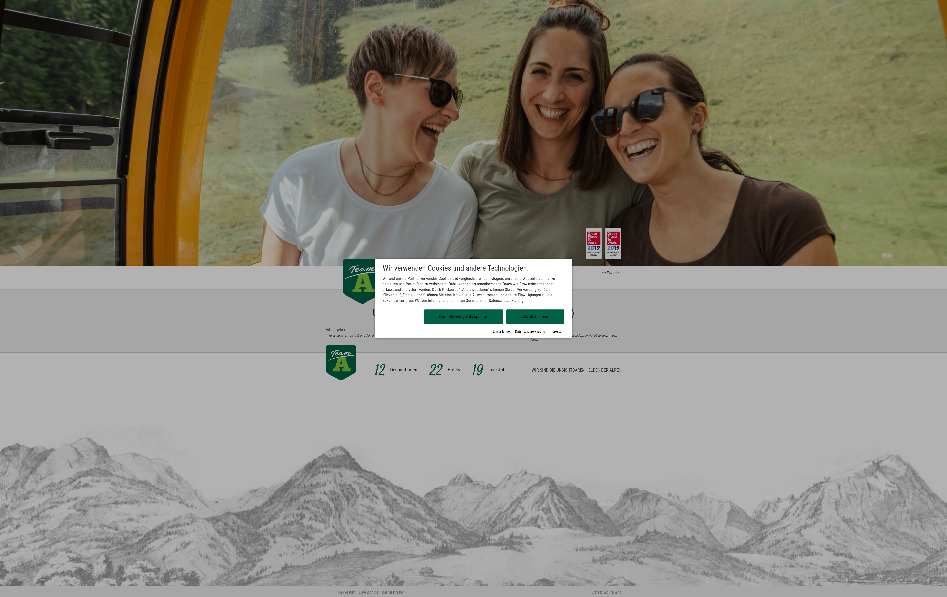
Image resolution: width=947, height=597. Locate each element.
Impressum (556, 331)
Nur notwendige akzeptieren (463, 316)
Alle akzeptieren (535, 316)
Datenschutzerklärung (530, 331)
